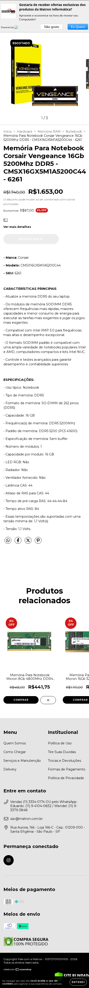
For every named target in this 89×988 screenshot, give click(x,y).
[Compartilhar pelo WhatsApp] (8, 540)
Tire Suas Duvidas (62, 752)
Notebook (74, 131)
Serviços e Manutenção (22, 761)
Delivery (9, 769)
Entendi (78, 982)
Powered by (7, 27)
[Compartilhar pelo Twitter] (28, 542)
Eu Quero (78, 27)
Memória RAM (49, 131)
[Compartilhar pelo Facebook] (18, 542)
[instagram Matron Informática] (8, 860)
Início (7, 131)
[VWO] (19, 27)
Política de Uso (60, 743)
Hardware (24, 131)
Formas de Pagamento (66, 769)
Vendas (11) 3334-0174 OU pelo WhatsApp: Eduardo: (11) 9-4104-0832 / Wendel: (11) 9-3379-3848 (43, 806)
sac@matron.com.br (26, 819)
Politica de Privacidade (66, 778)
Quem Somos (14, 743)
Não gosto (51, 27)
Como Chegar (14, 752)
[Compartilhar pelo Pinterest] (38, 542)
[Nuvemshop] (17, 970)
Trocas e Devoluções (64, 761)
